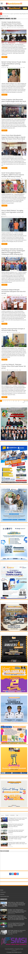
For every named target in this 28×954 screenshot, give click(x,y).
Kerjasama (2, 894)
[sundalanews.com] (14, 3)
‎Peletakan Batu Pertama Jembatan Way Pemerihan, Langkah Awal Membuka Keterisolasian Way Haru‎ (15, 825)
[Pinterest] (15, 874)
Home (2, 16)
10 (13, 401)
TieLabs (21, 948)
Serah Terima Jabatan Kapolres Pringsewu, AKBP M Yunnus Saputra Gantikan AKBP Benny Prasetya (12, 174)
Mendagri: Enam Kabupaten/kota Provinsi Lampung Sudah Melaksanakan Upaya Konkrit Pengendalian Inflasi (17, 911)
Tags (17, 815)
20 (15, 401)
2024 (5, 16)
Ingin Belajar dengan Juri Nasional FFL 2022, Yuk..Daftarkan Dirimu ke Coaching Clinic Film (17, 932)
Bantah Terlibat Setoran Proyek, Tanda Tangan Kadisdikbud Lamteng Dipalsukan (13, 63)
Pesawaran (18, 295)
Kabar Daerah (13, 27)
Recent (2, 815)
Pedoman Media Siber (4, 896)
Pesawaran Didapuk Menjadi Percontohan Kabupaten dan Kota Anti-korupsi (13, 291)
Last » (24, 402)
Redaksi (1, 890)
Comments (12, 815)
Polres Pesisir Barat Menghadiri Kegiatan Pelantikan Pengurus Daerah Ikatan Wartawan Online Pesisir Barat (13, 137)
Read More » (4, 57)
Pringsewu (18, 103)
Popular (7, 815)
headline (9, 27)
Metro (18, 370)
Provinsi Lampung (17, 256)
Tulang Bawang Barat (20, 27)
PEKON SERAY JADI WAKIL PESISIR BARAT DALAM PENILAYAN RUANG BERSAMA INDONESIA (16, 831)
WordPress (12, 948)
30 (18, 401)
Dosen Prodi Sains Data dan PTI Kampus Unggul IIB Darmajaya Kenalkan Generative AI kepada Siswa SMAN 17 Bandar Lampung (17, 837)
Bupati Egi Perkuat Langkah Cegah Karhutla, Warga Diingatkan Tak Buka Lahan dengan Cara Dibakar (17, 843)
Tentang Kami (3, 892)
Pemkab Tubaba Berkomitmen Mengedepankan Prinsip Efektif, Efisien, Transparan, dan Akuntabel (12, 24)
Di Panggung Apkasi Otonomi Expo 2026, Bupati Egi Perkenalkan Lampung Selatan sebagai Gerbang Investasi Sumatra (17, 819)
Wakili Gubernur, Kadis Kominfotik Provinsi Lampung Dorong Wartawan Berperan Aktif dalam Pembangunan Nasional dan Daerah (16, 904)
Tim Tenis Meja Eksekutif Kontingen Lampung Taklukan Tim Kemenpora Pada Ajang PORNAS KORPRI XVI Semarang (16, 925)
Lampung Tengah (20, 67)
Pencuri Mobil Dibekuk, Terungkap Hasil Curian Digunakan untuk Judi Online (12, 212)
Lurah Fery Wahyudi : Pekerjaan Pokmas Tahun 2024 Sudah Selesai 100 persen (13, 366)
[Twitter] (13, 874)
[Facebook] (10, 874)
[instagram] (18, 874)
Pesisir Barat (19, 140)
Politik (12, 256)
